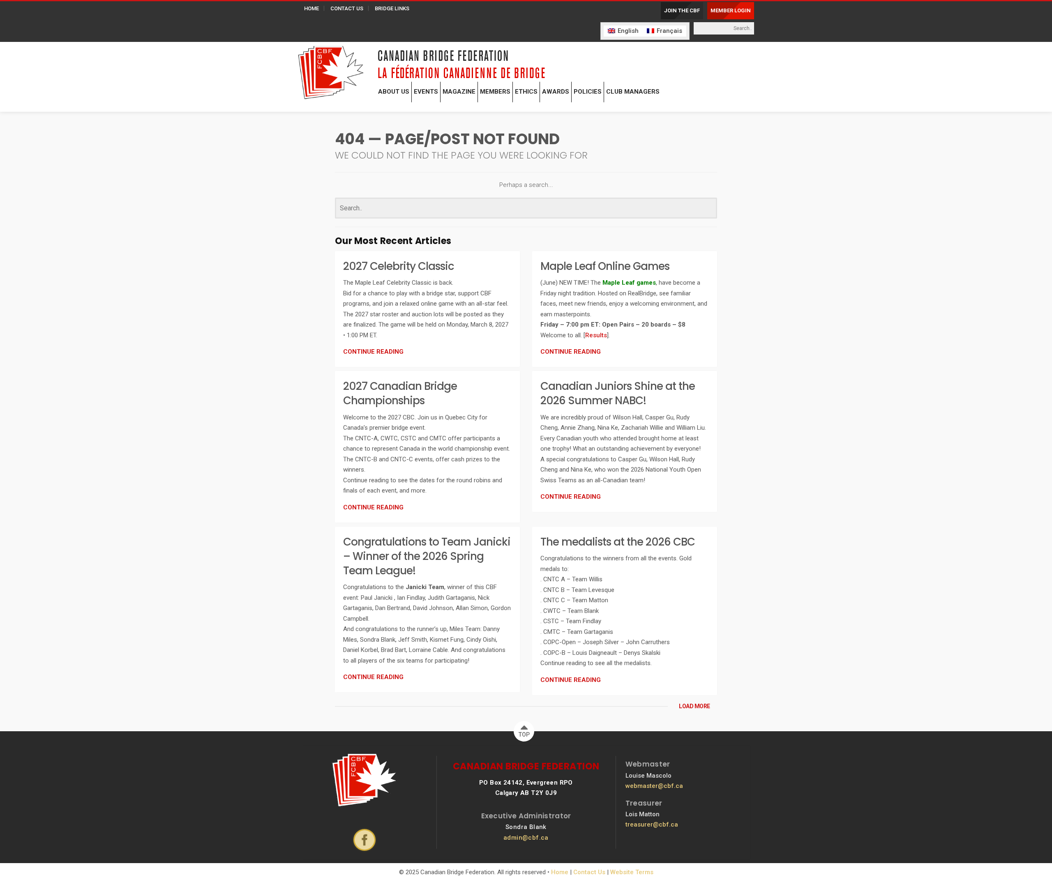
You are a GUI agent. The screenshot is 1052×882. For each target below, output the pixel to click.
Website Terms (631, 872)
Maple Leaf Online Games (604, 266)
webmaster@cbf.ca (654, 786)
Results (596, 335)
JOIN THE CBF (682, 10)
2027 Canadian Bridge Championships (400, 393)
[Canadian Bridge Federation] (331, 70)
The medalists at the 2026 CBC (617, 541)
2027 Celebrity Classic (398, 266)
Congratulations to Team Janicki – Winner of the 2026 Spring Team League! (426, 556)
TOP (524, 734)
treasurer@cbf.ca (651, 824)
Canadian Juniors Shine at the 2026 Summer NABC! (617, 393)
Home (559, 872)
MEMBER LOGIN (731, 10)
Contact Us (589, 872)
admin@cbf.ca (526, 837)
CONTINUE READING (373, 351)
